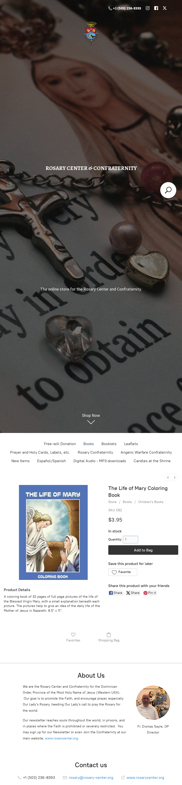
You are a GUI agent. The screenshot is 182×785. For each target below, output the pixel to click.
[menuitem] (168, 477)
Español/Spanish (51, 461)
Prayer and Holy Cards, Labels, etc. (40, 452)
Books (88, 444)
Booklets (109, 444)
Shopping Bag (108, 640)
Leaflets (131, 444)
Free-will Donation (60, 444)
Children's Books (151, 502)
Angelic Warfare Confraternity (146, 452)
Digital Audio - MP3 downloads (99, 461)
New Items (20, 461)
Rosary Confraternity (95, 452)
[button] (122, 572)
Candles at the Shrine (152, 461)
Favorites (73, 640)
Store (112, 502)
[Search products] (168, 190)
